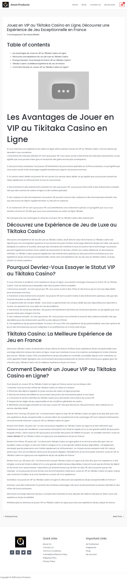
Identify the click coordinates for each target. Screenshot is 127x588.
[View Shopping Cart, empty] (122, 4)
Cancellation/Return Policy (55, 554)
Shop (84, 4)
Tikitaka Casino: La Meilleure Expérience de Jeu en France (39, 63)
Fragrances (91, 547)
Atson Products (20, 4)
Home (75, 4)
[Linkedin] (29, 552)
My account (91, 554)
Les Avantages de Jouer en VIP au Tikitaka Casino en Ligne (39, 53)
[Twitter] (23, 552)
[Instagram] (18, 552)
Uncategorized (15, 34)
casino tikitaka (13, 436)
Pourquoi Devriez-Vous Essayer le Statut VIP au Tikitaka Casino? (42, 60)
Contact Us (95, 4)
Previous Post (10, 516)
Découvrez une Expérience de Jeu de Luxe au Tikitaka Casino (40, 56)
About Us (47, 544)
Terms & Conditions (52, 551)
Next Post (118, 516)
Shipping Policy (49, 558)
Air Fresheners (92, 544)
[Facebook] (12, 552)
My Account (109, 4)
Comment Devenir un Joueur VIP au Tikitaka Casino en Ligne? (41, 67)
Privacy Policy (49, 561)
